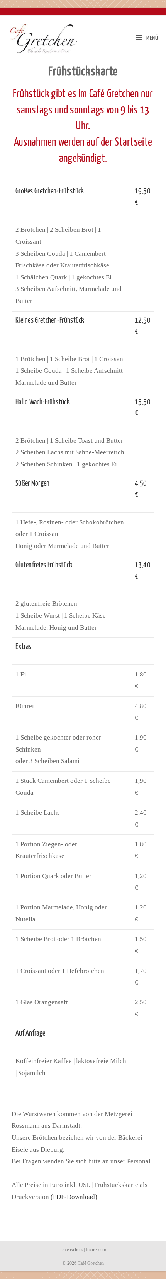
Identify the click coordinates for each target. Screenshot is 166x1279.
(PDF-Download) (74, 1196)
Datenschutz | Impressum (83, 1249)
